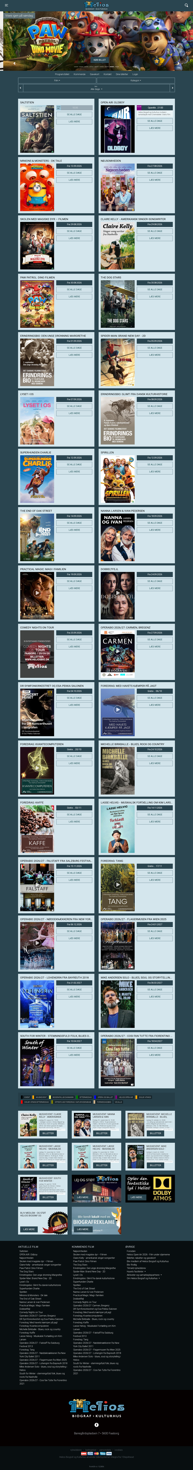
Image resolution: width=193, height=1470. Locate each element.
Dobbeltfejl (24, 1309)
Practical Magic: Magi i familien (34, 1305)
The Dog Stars (26, 1271)
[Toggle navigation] (186, 5)
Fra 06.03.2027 (155, 982)
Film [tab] (56, 80)
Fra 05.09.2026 (155, 341)
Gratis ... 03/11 (74, 807)
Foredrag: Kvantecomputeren (34, 1326)
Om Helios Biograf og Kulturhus (142, 1278)
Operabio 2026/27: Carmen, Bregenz (37, 1315)
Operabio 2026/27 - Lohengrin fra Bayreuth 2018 (43, 1363)
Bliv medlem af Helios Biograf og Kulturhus (148, 1261)
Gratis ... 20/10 (74, 749)
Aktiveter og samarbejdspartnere (143, 1275)
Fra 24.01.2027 (155, 924)
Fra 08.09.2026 (155, 399)
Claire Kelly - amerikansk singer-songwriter (40, 1264)
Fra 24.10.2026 (155, 749)
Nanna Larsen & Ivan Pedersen (34, 1302)
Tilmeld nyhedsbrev (136, 1268)
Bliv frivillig (132, 1264)
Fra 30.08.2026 (74, 282)
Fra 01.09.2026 (74, 341)
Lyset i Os (24, 1281)
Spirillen (23, 1292)
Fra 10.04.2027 (74, 1041)
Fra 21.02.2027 (74, 982)
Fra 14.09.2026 (74, 516)
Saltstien (23, 1251)
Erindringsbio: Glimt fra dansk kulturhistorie (40, 1285)
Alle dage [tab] (95, 88)
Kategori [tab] (135, 80)
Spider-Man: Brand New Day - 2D (35, 1278)
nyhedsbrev (76, 1450)
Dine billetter (122, 74)
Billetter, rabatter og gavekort (141, 1258)
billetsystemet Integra (107, 1457)
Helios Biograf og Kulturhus (94, 5)
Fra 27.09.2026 (155, 632)
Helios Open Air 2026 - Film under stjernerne (148, 1254)
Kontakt (107, 74)
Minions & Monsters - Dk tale (33, 1295)
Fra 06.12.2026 (74, 924)
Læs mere (74, 121)
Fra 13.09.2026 (74, 166)
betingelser (90, 1450)
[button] (14, 63)
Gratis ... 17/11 (155, 866)
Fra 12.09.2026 (74, 457)
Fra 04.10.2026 (74, 691)
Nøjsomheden (26, 1258)
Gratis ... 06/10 (155, 691)
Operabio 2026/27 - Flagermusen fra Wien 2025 (43, 1360)
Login (135, 74)
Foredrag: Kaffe (27, 1332)
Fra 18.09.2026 (155, 516)
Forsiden (131, 1251)
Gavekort (94, 74)
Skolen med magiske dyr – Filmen (36, 1261)
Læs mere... (83, 1197)
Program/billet (62, 74)
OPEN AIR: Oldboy (28, 1254)
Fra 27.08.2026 (155, 166)
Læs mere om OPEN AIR (96, 60)
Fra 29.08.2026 (74, 224)
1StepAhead (128, 1457)
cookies (119, 1450)
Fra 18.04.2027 (155, 1041)
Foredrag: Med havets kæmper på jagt (38, 1322)
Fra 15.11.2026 (74, 866)
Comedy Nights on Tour (31, 1312)
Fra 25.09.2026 (74, 632)
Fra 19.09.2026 (74, 574)
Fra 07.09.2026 (74, 399)
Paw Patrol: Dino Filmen (31, 1268)
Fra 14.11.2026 (155, 807)
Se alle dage (74, 114)
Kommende (79, 74)
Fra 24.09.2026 (155, 574)
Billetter (48, 1133)
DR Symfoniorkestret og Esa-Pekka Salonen (41, 1319)
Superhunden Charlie (29, 1288)
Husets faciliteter (135, 1271)
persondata (105, 1450)
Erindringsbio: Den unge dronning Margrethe (40, 1275)
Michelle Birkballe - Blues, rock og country (39, 1329)
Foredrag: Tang (26, 1349)
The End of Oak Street (30, 1298)
